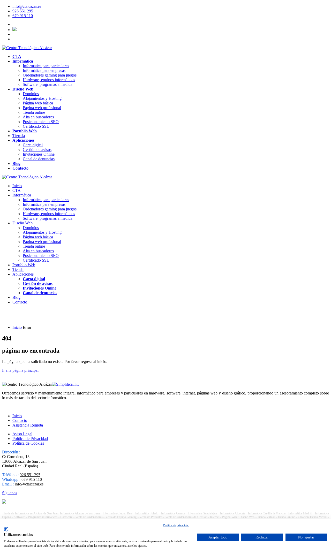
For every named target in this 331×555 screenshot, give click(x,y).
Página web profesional (42, 107)
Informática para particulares (46, 66)
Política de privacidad (176, 525)
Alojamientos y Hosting (42, 98)
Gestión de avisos (37, 149)
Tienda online (34, 112)
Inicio (17, 186)
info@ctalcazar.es (26, 6)
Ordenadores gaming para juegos (50, 75)
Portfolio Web (24, 131)
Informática (22, 61)
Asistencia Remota (27, 425)
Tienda (18, 135)
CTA (16, 56)
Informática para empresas (44, 70)
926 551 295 (22, 11)
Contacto (20, 168)
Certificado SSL (36, 126)
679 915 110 (22, 15)
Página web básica (38, 103)
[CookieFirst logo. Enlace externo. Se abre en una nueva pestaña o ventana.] (6, 529)
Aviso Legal (22, 434)
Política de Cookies (28, 443)
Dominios (31, 94)
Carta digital (33, 145)
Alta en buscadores (38, 117)
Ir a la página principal (20, 370)
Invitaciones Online (39, 154)
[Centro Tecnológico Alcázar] (27, 47)
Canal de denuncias (39, 159)
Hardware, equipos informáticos (49, 80)
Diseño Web (22, 89)
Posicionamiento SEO (41, 121)
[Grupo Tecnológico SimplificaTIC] (65, 384)
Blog (16, 163)
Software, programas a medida (47, 84)
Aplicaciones (23, 140)
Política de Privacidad (30, 438)
